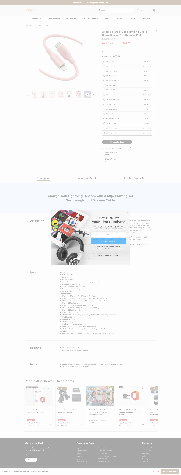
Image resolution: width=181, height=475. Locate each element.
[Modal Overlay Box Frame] (90, 237)
